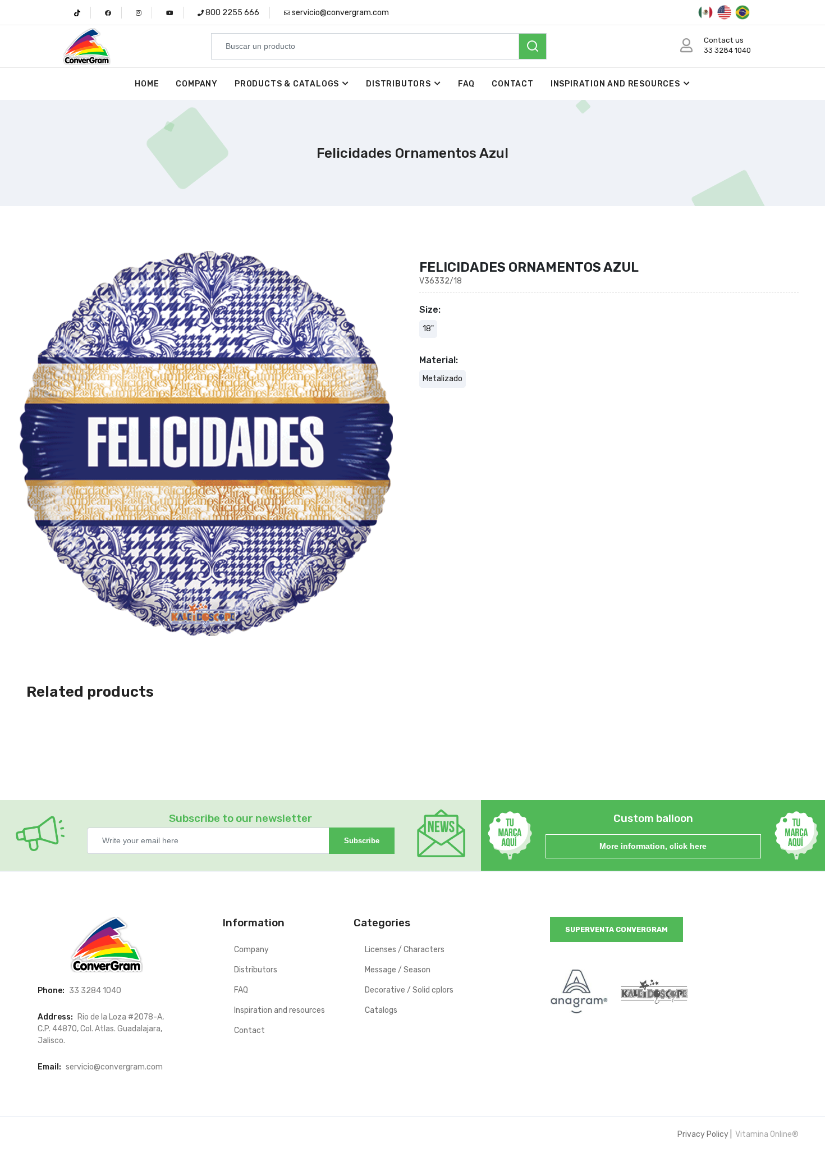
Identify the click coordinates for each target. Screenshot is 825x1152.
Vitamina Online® (766, 1134)
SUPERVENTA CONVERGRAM (616, 929)
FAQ (466, 84)
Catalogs (381, 1010)
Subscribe (361, 840)
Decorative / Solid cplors (409, 990)
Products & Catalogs (287, 84)
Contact (513, 84)
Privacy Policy (702, 1134)
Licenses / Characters (404, 949)
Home (147, 84)
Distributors (398, 84)
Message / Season (397, 970)
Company (197, 84)
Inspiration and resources (615, 84)
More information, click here (653, 846)
